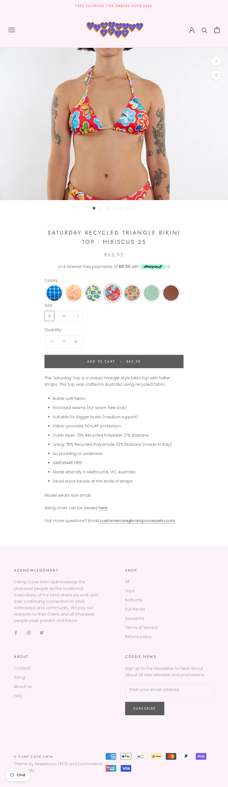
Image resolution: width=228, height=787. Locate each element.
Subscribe (144, 708)
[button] (54, 293)
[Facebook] (16, 632)
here (103, 508)
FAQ (18, 696)
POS (64, 764)
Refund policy (138, 637)
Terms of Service (141, 627)
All (127, 581)
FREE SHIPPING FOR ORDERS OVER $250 (114, 6)
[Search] (204, 30)
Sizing (19, 677)
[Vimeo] (41, 632)
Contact (22, 668)
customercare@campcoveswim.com (137, 520)
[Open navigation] (11, 30)
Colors (51, 280)
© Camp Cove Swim (33, 756)
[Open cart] (217, 30)
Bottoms (133, 600)
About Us (23, 686)
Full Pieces (135, 609)
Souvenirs (134, 618)
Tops (130, 591)
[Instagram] (29, 632)
